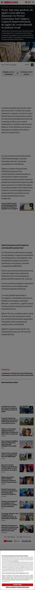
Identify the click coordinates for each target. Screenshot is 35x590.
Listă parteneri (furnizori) (6, 581)
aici (28, 567)
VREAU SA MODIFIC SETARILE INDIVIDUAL (17, 587)
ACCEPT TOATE (17, 584)
